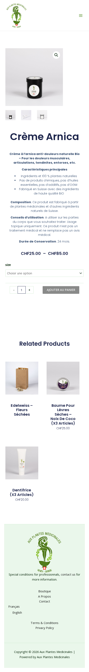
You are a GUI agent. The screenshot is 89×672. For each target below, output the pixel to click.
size (8, 265)
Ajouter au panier (61, 290)
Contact (44, 601)
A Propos (44, 596)
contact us (68, 574)
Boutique (44, 591)
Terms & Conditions (44, 623)
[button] (56, 55)
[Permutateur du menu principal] (81, 15)
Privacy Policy (44, 628)
